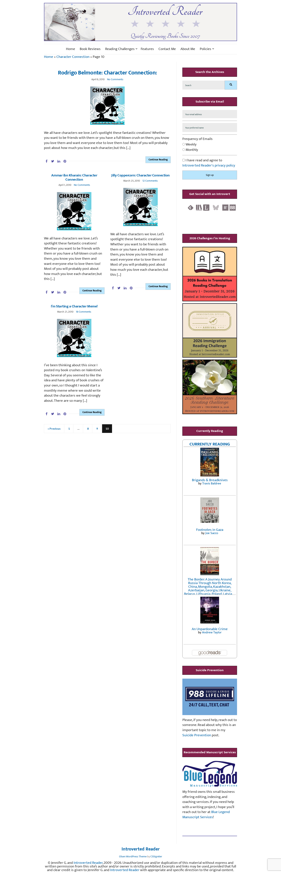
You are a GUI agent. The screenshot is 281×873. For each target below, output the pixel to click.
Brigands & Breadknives (210, 480)
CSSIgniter (156, 856)
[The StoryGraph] (199, 207)
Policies (205, 49)
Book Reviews (90, 49)
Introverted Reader (141, 849)
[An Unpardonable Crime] (209, 610)
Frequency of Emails (197, 139)
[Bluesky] (216, 207)
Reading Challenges (120, 49)
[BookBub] (232, 207)
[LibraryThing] (206, 207)
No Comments (115, 79)
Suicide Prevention (196, 735)
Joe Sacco (211, 533)
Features (147, 49)
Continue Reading (158, 160)
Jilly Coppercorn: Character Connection (140, 175)
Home (70, 49)
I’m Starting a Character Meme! (74, 306)
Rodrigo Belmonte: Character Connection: (107, 73)
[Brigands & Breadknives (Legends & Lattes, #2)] (209, 462)
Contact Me (167, 49)
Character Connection (72, 57)
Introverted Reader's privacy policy (208, 165)
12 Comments (150, 181)
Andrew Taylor (212, 632)
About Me (187, 49)
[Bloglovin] (225, 207)
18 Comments (83, 312)
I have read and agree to (208, 163)
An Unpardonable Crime (210, 629)
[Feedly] (190, 207)
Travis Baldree (211, 483)
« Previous (54, 428)
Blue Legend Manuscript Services (206, 814)
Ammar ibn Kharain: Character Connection (74, 177)
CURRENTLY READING (209, 444)
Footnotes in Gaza (209, 530)
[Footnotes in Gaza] (209, 510)
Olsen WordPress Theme (133, 856)
